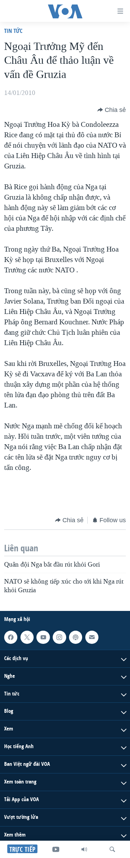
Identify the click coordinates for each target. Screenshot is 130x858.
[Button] (111, 110)
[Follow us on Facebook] (10, 637)
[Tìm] (112, 849)
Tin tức (13, 31)
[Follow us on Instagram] (59, 637)
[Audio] (84, 849)
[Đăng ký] (91, 637)
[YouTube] (56, 849)
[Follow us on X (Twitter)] (27, 637)
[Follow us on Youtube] (43, 637)
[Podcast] (75, 637)
